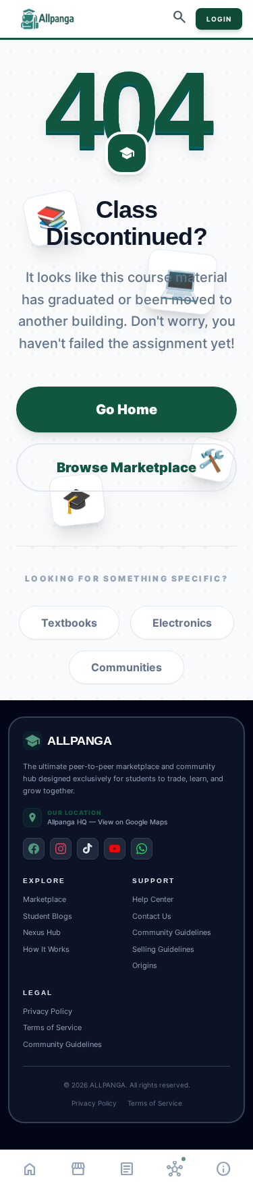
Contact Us (151, 916)
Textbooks (69, 622)
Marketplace (44, 899)
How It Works (46, 949)
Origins (144, 965)
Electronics (182, 622)
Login (218, 19)
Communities (126, 667)
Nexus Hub (42, 932)
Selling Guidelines (163, 949)
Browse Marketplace (126, 467)
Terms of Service (52, 1027)
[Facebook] (34, 848)
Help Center (152, 899)
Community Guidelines (171, 932)
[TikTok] (88, 848)
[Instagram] (61, 848)
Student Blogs (47, 916)
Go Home (126, 409)
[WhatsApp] (141, 848)
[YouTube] (114, 848)
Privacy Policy (47, 1011)
